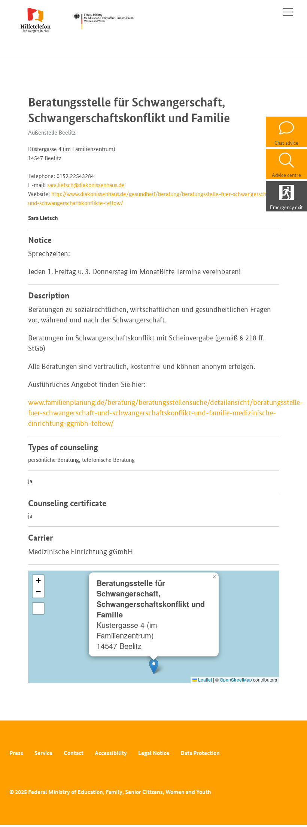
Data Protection (200, 753)
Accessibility (111, 753)
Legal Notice (153, 753)
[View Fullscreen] (38, 608)
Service (43, 753)
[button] (153, 666)
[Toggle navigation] (288, 12)
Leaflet (204, 679)
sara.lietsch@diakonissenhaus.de (85, 185)
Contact (73, 753)
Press (16, 753)
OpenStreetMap (236, 679)
